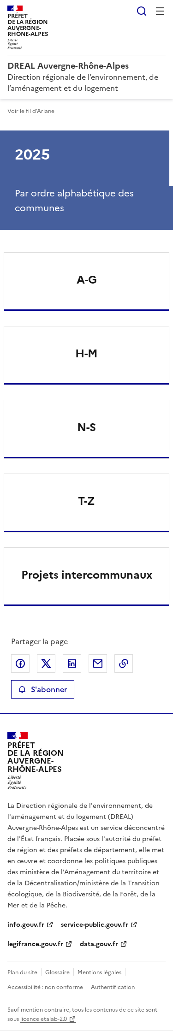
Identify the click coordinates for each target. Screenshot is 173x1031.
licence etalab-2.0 (43, 1019)
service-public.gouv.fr (94, 925)
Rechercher (141, 11)
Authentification (113, 987)
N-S (86, 427)
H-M (86, 353)
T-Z (86, 501)
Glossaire (57, 972)
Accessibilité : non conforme (45, 987)
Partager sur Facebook (20, 663)
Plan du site (22, 972)
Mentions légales (99, 972)
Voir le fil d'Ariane (30, 111)
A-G (87, 280)
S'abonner (49, 689)
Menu (160, 11)
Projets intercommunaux (86, 575)
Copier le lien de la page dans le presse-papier (123, 663)
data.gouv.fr (99, 944)
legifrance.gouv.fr (35, 944)
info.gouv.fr (25, 925)
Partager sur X (46, 663)
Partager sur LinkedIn (72, 663)
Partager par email (98, 663)
